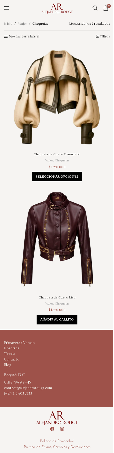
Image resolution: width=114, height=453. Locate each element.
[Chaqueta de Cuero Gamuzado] (57, 97)
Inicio (8, 23)
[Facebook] (52, 429)
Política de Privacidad (57, 441)
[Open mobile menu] (6, 8)
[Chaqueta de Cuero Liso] (57, 240)
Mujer (22, 23)
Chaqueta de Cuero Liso (57, 297)
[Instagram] (62, 429)
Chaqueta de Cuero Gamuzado (57, 154)
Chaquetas (62, 160)
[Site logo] (57, 8)
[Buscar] (95, 8)
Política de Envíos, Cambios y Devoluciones (57, 447)
